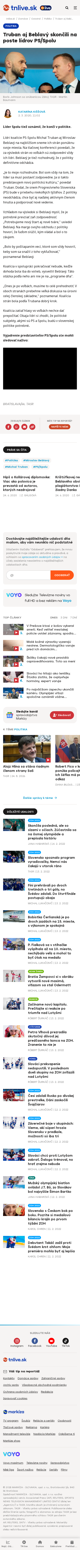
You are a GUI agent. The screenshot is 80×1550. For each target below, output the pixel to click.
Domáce (23, 18)
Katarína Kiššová (31, 111)
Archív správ (11, 1385)
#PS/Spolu (40, 467)
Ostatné (36, 18)
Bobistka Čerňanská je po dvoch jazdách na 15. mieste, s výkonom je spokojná (51, 921)
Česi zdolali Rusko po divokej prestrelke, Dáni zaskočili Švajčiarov (51, 1100)
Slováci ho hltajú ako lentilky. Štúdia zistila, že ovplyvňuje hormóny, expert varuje (48, 677)
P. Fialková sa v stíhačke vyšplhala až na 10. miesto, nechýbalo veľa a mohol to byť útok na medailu (50, 951)
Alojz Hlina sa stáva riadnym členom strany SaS (26, 769)
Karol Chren (37, 1229)
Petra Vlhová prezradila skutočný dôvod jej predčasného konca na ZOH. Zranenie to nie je (51, 1038)
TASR (6, 776)
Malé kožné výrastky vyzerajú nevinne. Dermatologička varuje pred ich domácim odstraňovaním (51, 645)
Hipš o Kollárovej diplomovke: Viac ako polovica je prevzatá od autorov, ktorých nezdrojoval (26, 483)
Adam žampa (36, 971)
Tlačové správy (13, 1427)
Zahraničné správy (53, 1378)
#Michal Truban (16, 467)
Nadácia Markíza (44, 1434)
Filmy (64, 1469)
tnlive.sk (11, 18)
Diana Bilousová (65, 784)
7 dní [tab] (73, 617)
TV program (10, 1420)
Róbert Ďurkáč (38, 1018)
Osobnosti (64, 1420)
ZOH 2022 (34, 820)
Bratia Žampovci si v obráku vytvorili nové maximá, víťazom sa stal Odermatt (50, 981)
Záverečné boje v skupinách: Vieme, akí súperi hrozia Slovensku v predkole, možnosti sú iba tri (50, 1130)
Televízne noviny (36, 1462)
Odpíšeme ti (66, 1434)
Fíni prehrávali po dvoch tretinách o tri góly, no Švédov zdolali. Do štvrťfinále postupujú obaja (52, 892)
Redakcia (47, 1391)
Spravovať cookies (15, 1398)
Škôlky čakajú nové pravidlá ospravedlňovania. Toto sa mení (51, 659)
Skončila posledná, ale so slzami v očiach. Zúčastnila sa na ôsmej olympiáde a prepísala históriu (52, 832)
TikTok (66, 1346)
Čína (31, 1178)
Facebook (34, 1346)
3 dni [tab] (64, 617)
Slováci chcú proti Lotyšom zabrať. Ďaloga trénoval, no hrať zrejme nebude (50, 1160)
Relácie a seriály (44, 1420)
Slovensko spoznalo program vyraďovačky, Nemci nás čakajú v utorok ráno (51, 862)
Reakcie (33, 999)
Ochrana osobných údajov (20, 1391)
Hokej (32, 1058)
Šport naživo (25, 1469)
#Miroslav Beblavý (36, 460)
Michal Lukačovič (40, 903)
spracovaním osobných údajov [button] (41, 557)
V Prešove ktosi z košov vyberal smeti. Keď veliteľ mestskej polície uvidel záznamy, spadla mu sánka (50, 629)
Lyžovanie (34, 1027)
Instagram (16, 1346)
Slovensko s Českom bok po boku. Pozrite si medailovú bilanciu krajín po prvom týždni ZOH (50, 1217)
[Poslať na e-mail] (24, 427)
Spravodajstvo (59, 1462)
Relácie (41, 1469)
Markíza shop (11, 1440)
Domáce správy (28, 1378)
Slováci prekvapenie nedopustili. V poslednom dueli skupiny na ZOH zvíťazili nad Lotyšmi (51, 1070)
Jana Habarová (38, 843)
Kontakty (9, 1378)
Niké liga (8, 1469)
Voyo (67, 601)
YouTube (51, 1346)
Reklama (31, 1427)
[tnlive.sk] (20, 8)
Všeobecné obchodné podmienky (44, 1385)
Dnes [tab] (54, 617)
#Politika (11, 460)
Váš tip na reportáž (24, 1371)
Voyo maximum (13, 1462)
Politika (48, 18)
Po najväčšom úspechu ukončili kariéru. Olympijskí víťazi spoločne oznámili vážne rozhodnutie (50, 693)
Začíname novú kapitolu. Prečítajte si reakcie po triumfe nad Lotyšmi (47, 1009)
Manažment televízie (16, 1434)
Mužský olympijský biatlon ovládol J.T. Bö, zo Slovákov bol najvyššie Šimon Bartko (49, 1187)
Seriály (53, 1469)
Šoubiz (26, 1420)
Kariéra (44, 1427)
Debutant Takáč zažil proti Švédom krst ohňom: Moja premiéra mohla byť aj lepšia (51, 1247)
